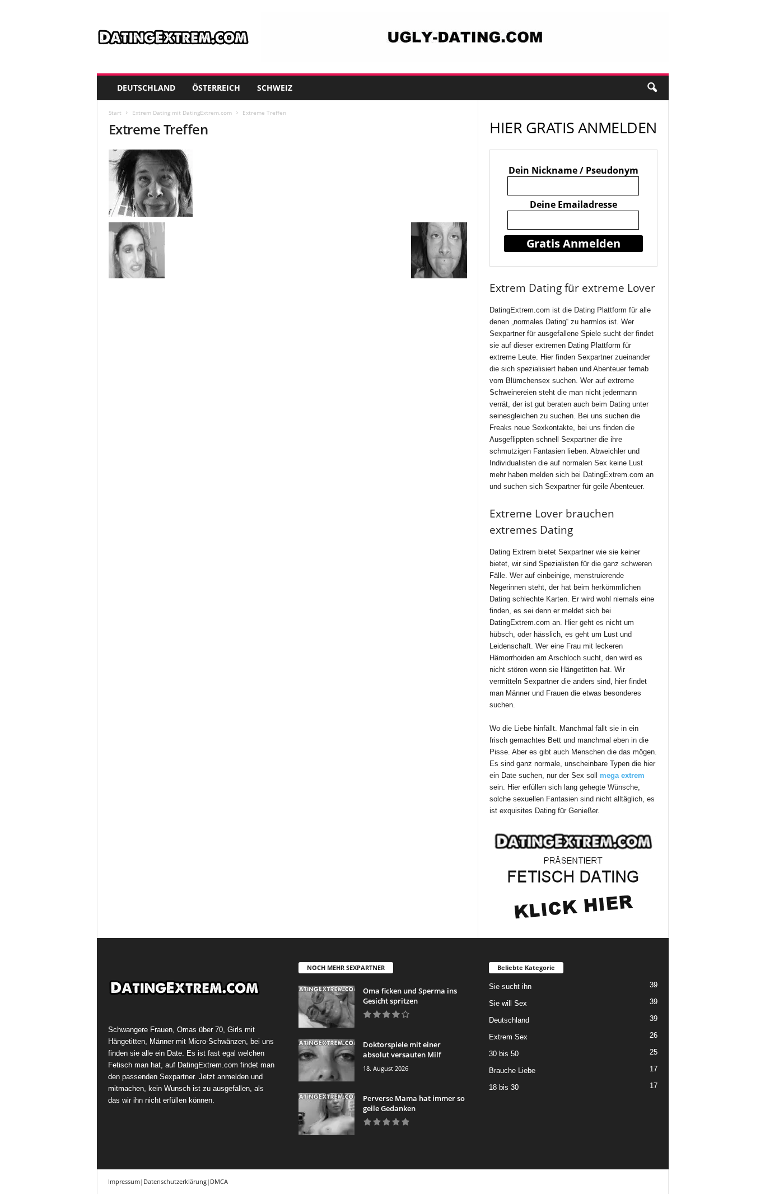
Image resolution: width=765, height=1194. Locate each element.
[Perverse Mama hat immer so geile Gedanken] (326, 1114)
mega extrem (622, 775)
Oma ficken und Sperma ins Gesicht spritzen (410, 996)
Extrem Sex (508, 1037)
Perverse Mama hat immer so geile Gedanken (414, 1103)
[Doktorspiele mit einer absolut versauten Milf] (326, 1060)
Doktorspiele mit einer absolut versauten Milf (402, 1049)
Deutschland (146, 87)
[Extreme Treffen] (288, 183)
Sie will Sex (508, 1003)
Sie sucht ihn (510, 986)
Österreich (216, 87)
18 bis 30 (504, 1087)
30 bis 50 (504, 1054)
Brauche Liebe (512, 1070)
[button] (652, 88)
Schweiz (274, 87)
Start (115, 112)
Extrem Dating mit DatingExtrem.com (182, 112)
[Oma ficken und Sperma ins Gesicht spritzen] (326, 1007)
